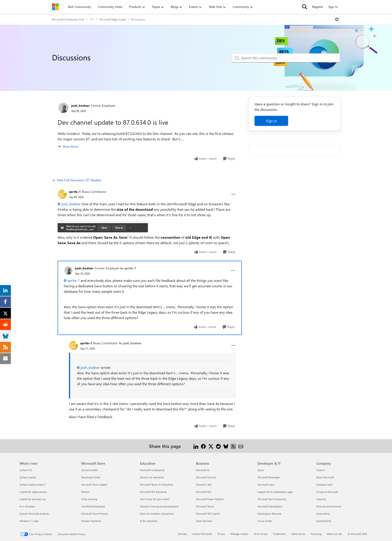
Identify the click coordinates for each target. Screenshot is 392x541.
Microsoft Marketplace (269, 506)
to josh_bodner (130, 343)
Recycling (316, 534)
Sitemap (182, 534)
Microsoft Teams (205, 506)
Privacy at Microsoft (327, 492)
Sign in (271, 120)
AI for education (148, 521)
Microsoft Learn (266, 484)
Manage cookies (239, 534)
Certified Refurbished (93, 506)
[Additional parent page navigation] (91, 19)
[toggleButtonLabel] (337, 19)
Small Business (204, 521)
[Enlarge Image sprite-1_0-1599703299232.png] (103, 226)
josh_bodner (80, 105)
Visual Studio (264, 521)
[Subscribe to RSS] (233, 446)
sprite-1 (75, 191)
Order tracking (89, 499)
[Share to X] (210, 446)
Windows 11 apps (29, 521)
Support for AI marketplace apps (275, 492)
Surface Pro (26, 470)
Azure (260, 470)
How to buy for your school (154, 499)
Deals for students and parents (157, 513)
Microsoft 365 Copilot (208, 513)
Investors (321, 499)
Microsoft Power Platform (210, 499)
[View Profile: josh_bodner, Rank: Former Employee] (63, 108)
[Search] (304, 7)
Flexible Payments (91, 521)
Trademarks (279, 534)
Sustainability (323, 521)
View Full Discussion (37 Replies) (79, 180)
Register (317, 7)
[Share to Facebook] (203, 446)
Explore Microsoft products (34, 513)
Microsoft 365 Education (153, 492)
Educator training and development (159, 506)
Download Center (90, 477)
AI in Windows (27, 506)
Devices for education (152, 477)
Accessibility (323, 513)
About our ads (334, 534)
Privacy (221, 534)
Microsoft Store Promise (94, 513)
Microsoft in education (152, 470)
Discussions (138, 19)
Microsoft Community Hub (68, 19)
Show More (70, 146)
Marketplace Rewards (269, 513)
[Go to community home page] (55, 6)
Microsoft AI (202, 470)
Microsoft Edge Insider (112, 19)
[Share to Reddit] (218, 446)
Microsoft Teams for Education (156, 484)
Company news (324, 484)
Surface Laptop (28, 477)
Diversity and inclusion (328, 506)
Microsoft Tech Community (272, 499)
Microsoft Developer (268, 477)
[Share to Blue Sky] (225, 446)
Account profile (89, 470)
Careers (320, 470)
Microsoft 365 (203, 492)
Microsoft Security (206, 477)
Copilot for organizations (33, 492)
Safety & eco (298, 534)
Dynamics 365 (203, 484)
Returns (85, 492)
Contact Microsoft (202, 534)
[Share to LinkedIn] (196, 446)
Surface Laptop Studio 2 (33, 484)
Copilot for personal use (33, 499)
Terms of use (260, 534)
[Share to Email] (240, 446)
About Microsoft (325, 477)
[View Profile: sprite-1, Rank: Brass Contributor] (62, 194)
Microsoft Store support (94, 484)
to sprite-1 (128, 268)
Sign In (333, 7)
